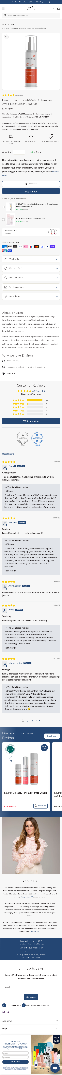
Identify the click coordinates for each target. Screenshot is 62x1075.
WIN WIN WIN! (15, 1062)
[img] (8, 462)
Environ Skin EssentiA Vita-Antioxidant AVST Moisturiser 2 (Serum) (24, 28)
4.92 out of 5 (38, 391)
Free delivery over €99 (31, 941)
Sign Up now (31, 997)
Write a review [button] (31, 421)
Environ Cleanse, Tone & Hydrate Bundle (25, 792)
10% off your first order (31, 947)
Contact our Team (14, 1005)
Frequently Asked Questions (37, 1005)
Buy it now (31, 191)
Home (4, 24)
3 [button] (32, 720)
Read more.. (35, 932)
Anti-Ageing (12, 24)
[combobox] (31, 15)
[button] (58, 8)
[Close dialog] (59, 1037)
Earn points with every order (31, 954)
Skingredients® (27, 897)
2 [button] (27, 720)
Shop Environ (52, 736)
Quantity (6, 152)
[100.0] (37, 438)
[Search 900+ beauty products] (5, 15)
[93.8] (23, 438)
